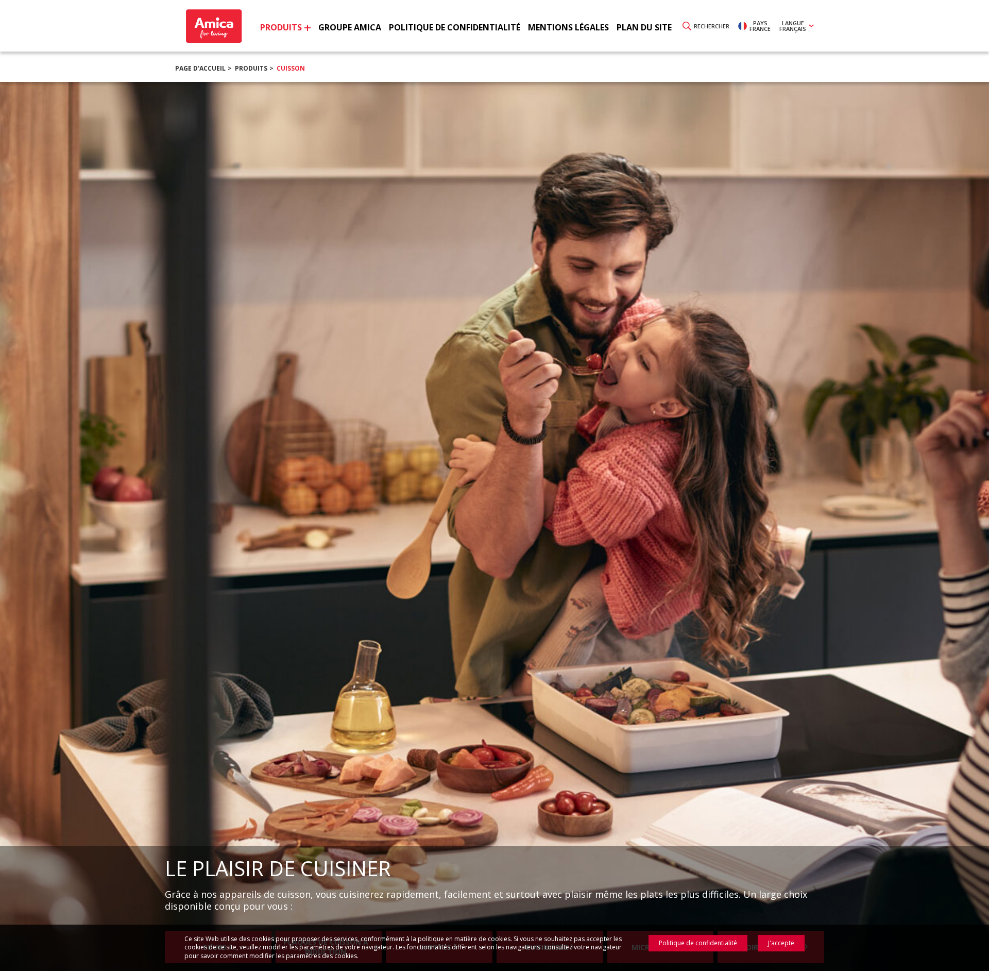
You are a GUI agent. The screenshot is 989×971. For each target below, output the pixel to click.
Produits (251, 68)
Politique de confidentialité (698, 943)
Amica (212, 26)
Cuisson (291, 68)
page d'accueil (200, 68)
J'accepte (781, 943)
